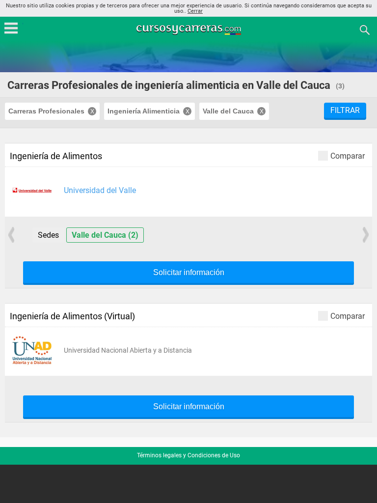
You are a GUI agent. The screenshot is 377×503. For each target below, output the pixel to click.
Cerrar (195, 11)
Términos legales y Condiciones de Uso (188, 455)
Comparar (347, 155)
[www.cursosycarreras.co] (189, 29)
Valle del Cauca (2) (105, 235)
